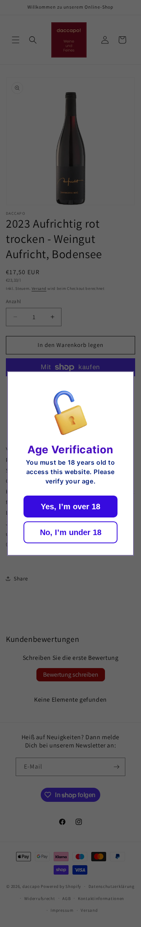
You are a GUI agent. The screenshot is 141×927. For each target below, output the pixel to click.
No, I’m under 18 (70, 532)
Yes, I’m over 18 (70, 506)
